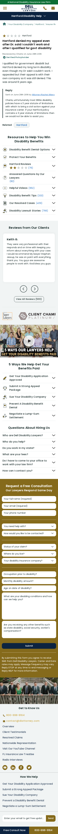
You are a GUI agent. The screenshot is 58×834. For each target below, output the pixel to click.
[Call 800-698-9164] (43, 8)
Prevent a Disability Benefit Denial (23, 800)
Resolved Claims (12, 737)
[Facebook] (21, 767)
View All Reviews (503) (29, 299)
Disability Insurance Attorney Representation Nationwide (29, 8)
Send (51, 818)
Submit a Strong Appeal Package (22, 789)
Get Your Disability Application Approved (27, 784)
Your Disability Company (20, 24)
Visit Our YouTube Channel (18, 748)
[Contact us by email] (52, 8)
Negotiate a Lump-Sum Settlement (24, 806)
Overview (8, 726)
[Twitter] (29, 767)
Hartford (39, 24)
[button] (4, 8)
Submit (29, 645)
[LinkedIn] (13, 767)
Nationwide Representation (19, 743)
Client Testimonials (14, 732)
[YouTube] (4, 767)
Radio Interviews (12, 760)
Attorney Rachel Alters (43, 94)
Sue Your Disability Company (20, 795)
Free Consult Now (14, 830)
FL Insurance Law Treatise (18, 754)
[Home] (4, 24)
